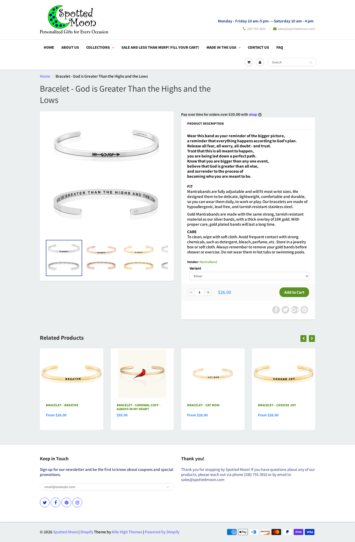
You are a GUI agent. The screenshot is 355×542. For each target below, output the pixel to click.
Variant (195, 268)
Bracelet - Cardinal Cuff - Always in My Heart (139, 407)
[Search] (310, 62)
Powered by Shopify (162, 532)
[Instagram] (77, 502)
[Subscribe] (168, 487)
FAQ (279, 47)
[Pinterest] (66, 502)
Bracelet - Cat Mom (203, 405)
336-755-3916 (256, 29)
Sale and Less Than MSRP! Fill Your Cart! (160, 47)
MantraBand (208, 262)
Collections (98, 47)
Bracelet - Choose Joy (277, 405)
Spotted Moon (65, 532)
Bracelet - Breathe (62, 405)
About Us (70, 47)
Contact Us (258, 47)
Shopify (86, 532)
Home (49, 47)
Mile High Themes (127, 532)
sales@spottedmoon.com (296, 29)
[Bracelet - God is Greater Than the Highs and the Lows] (107, 176)
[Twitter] (45, 502)
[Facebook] (55, 502)
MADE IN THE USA (221, 47)
